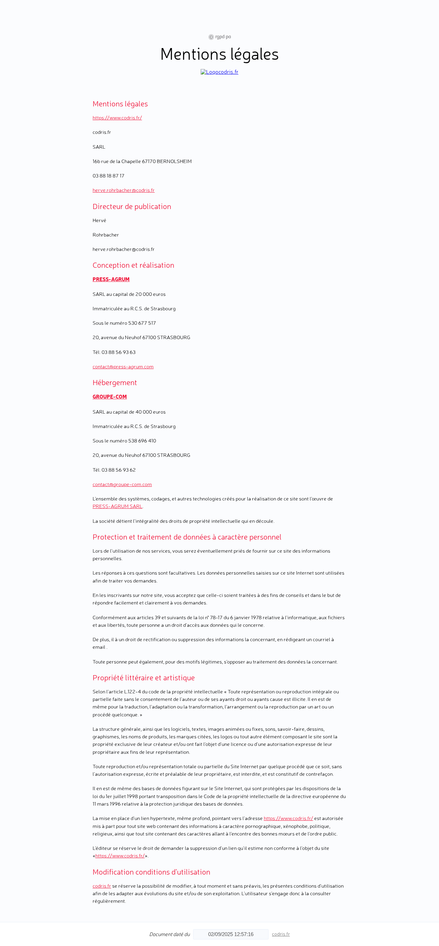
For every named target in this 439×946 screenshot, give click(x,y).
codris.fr (102, 885)
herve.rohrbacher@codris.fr (124, 190)
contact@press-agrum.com (123, 366)
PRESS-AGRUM (111, 278)
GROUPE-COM (110, 396)
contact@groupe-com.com (122, 484)
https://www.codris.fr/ (117, 117)
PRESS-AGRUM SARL (117, 506)
